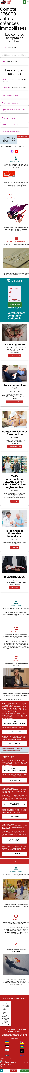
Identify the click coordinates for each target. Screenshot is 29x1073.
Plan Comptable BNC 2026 (19, 136)
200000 (6, 88)
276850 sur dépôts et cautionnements (13, 125)
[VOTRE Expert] (1, 1070)
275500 (4, 47)
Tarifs (13, 1071)
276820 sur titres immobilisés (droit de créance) (14, 110)
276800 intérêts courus (11, 103)
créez (15, 501)
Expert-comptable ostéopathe (11, 750)
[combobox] (14, 288)
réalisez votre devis (15, 402)
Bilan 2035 (15, 588)
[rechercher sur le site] (1, 1066)
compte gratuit (15, 355)
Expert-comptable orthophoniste (12, 748)
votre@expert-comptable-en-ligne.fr (17, 315)
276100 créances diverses (10, 95)
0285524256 (9, 1063)
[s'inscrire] (27, 2)
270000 (4, 80)
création (15, 547)
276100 (4, 61)
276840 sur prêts (9, 118)
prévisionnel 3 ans (15, 446)
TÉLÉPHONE (14, 299)
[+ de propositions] (14, 861)
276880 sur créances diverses (11, 131)
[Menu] (21, 2)
